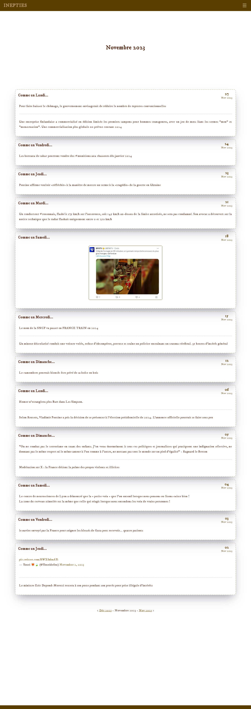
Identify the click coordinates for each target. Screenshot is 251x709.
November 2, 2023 (72, 565)
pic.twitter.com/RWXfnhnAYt (38, 559)
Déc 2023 (105, 610)
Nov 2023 (145, 610)
